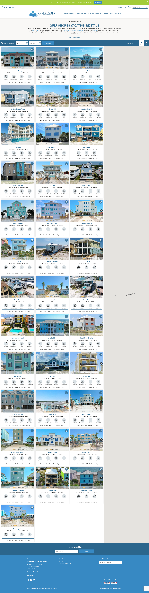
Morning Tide (17, 529)
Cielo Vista (86, 300)
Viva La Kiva (52, 338)
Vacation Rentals (70, 14)
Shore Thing (18, 71)
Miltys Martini (18, 223)
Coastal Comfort (18, 414)
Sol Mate (52, 185)
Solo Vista (17, 300)
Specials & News (97, 14)
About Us (118, 14)
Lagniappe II (18, 376)
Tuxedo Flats (52, 490)
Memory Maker (52, 71)
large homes (35, 30)
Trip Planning (108, 14)
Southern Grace (86, 490)
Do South (86, 147)
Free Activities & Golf (84, 14)
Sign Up (86, 551)
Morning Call (52, 300)
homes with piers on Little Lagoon (73, 30)
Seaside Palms (86, 71)
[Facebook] (28, 580)
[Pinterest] (34, 580)
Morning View (52, 223)
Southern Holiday (87, 223)
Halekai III (52, 109)
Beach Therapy (18, 185)
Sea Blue (18, 261)
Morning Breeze (52, 261)
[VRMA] (114, 583)
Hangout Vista (86, 185)
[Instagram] (31, 580)
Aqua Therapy (86, 414)
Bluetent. (119, 588)
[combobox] (140, 7)
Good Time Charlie (86, 338)
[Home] (41, 13)
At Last (52, 376)
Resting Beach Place (18, 109)
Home (61, 561)
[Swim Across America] (107, 583)
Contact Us (30, 575)
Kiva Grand (17, 147)
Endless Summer (18, 490)
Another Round (86, 109)
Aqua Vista (52, 414)
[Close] (147, 1)
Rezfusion (109, 588)
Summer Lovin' (52, 147)
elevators (94, 30)
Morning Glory (86, 452)
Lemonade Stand (18, 338)
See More (98, 2)
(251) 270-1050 (9, 7)
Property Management (65, 563)
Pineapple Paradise (17, 452)
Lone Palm (86, 261)
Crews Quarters (52, 452)
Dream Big (86, 376)
